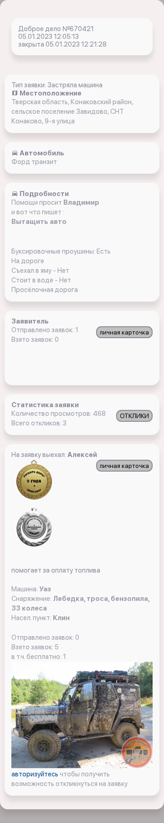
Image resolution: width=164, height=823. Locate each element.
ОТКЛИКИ (134, 415)
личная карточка (124, 332)
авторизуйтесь (35, 774)
